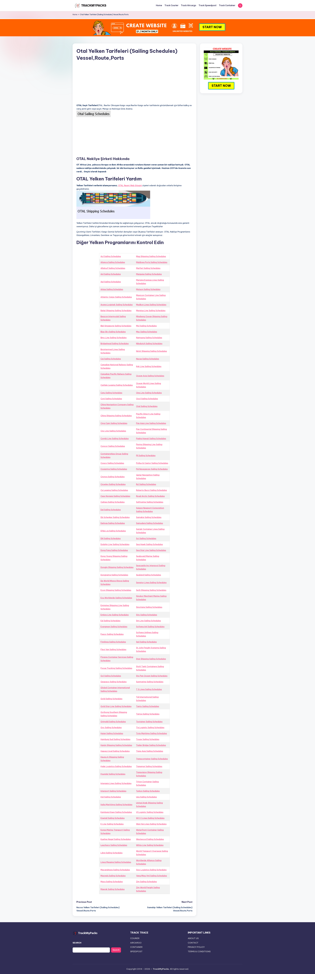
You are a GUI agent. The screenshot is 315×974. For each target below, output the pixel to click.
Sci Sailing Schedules (146, 538)
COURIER (134, 938)
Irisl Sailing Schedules (111, 797)
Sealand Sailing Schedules (148, 575)
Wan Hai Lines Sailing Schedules (151, 824)
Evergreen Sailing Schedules (114, 626)
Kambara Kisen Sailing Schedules (116, 812)
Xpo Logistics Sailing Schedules (151, 870)
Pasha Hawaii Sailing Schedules (151, 438)
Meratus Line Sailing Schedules (150, 310)
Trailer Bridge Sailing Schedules (151, 745)
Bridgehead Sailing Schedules (115, 343)
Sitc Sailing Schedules (146, 615)
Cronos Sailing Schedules (113, 476)
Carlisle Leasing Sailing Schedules (117, 385)
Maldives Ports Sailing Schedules (151, 262)
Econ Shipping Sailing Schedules (116, 590)
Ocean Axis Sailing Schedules (150, 376)
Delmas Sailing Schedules (113, 523)
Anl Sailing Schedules (111, 274)
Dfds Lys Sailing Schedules (113, 531)
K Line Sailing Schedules (112, 824)
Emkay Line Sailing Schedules (115, 615)
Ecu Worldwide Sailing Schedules (116, 598)
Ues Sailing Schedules (146, 797)
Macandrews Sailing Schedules (115, 870)
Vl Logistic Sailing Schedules (149, 812)
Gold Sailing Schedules (111, 698)
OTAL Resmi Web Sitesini (130, 185)
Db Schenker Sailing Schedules (115, 517)
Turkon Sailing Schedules (148, 791)
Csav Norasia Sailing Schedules (115, 496)
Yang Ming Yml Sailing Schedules (151, 875)
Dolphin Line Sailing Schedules (115, 544)
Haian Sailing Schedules (112, 733)
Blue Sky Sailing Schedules (113, 331)
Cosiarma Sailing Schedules (114, 469)
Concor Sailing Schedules (113, 446)
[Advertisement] (134, 84)
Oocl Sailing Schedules (147, 398)
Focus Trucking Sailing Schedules (116, 668)
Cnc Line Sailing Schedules (113, 431)
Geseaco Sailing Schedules (113, 681)
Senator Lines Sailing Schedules (151, 582)
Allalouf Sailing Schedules (113, 268)
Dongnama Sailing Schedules (114, 575)
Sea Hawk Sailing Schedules (149, 544)
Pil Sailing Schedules (145, 455)
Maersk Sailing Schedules (113, 889)
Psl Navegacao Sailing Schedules (152, 469)
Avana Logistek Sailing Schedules (117, 304)
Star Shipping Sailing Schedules (151, 659)
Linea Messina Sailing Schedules (116, 862)
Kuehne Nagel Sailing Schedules (116, 839)
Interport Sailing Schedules (113, 791)
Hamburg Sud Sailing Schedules (115, 739)
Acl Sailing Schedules (111, 256)
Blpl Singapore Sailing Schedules (116, 326)
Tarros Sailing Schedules (147, 714)
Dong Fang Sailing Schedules (114, 550)
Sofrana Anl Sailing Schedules (150, 626)
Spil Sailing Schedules (146, 642)
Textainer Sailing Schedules (149, 721)
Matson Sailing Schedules (148, 289)
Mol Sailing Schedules (146, 326)
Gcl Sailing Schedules (111, 676)
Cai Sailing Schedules (111, 359)
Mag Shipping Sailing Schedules (151, 256)
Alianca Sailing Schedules (113, 262)
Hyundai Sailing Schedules (113, 774)
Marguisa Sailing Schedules (149, 274)
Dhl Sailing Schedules (111, 538)
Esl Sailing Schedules (110, 620)
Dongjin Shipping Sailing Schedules (117, 567)
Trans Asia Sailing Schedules (149, 751)
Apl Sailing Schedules (111, 281)
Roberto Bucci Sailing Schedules (151, 490)
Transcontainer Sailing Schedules (152, 759)
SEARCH (77, 942)
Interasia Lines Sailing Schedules (116, 783)
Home (75, 14)
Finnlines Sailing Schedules (113, 642)
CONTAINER (136, 947)
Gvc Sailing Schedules (111, 727)
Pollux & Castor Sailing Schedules (152, 463)
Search (116, 950)
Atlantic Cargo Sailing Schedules (116, 297)
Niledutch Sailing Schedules (149, 343)
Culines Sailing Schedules (113, 502)
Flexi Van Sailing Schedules (113, 649)
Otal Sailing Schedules (146, 406)
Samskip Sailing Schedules (148, 517)
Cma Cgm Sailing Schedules (114, 423)
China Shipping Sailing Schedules (116, 415)
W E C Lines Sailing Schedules (150, 818)
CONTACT (193, 942)
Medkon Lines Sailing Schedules (151, 304)
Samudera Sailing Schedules (149, 523)
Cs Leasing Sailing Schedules (114, 490)
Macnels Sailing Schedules (113, 875)
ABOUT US (193, 938)
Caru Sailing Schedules (111, 392)
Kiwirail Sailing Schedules (113, 818)
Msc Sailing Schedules (146, 331)
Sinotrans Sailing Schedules (149, 607)
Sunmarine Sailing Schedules (149, 681)
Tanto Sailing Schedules (147, 706)
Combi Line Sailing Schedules (115, 438)
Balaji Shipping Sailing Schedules (116, 310)
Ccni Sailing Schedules (111, 398)
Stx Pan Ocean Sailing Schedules (151, 676)
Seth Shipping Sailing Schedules (151, 590)
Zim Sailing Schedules (146, 881)
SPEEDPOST (136, 951)
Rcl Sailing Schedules (146, 484)
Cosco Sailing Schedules (112, 463)
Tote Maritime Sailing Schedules (151, 733)
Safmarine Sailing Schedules (149, 502)
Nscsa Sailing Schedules (147, 359)
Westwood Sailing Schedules (150, 839)
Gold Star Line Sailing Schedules (116, 706)
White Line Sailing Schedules (149, 845)
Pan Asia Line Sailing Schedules (151, 423)
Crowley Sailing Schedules (113, 484)
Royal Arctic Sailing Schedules (150, 496)
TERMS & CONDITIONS (199, 951)
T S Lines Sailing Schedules (149, 689)
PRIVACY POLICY (196, 947)
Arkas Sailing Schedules (112, 289)
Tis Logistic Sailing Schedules (150, 727)
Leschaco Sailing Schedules (114, 845)
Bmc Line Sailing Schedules (113, 337)
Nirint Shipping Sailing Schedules (151, 351)
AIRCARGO (136, 942)
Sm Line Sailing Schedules (148, 620)
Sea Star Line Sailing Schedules (151, 550)
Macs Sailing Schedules (112, 881)
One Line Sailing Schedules (149, 392)
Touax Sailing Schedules (147, 739)
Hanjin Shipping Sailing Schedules (116, 745)
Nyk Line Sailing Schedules (148, 366)
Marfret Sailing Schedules (148, 268)
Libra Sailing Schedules (111, 853)
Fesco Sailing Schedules (112, 634)
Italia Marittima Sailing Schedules (116, 804)
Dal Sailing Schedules (111, 509)
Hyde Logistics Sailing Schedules (116, 766)
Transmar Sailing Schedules (149, 766)
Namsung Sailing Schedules (149, 337)
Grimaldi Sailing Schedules (113, 721)
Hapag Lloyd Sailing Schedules (115, 751)
